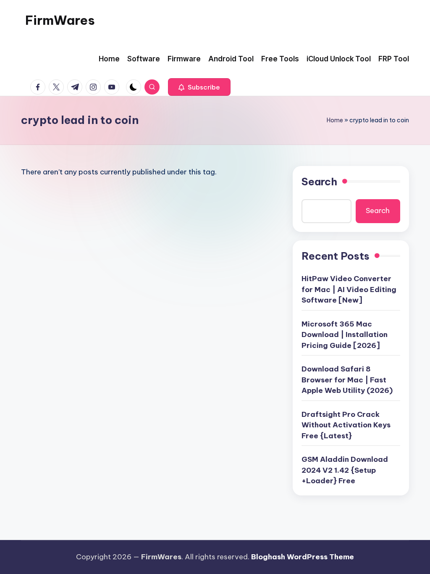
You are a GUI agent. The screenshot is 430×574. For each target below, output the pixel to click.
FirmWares (60, 20)
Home (335, 120)
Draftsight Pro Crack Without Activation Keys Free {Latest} (346, 425)
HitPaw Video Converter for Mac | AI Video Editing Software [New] (349, 289)
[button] (199, 87)
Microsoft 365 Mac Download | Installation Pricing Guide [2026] (345, 334)
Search (319, 181)
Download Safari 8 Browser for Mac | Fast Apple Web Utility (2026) (347, 379)
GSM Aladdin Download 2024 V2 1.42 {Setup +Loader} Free (345, 470)
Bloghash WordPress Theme (302, 556)
